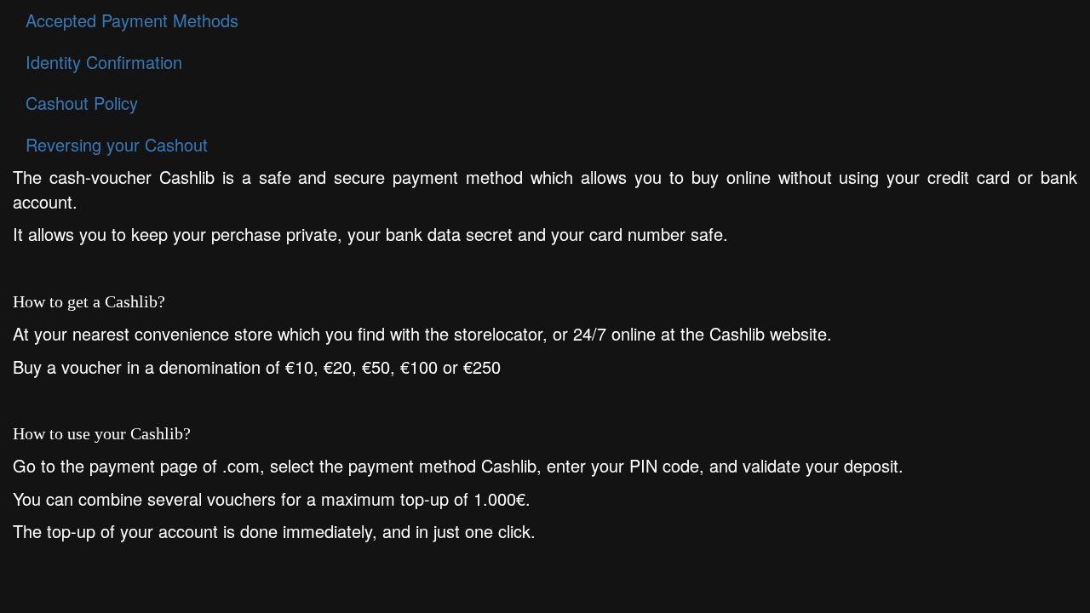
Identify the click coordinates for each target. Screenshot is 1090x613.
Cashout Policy (82, 102)
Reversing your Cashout (117, 144)
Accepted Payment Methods (132, 20)
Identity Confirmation (104, 61)
